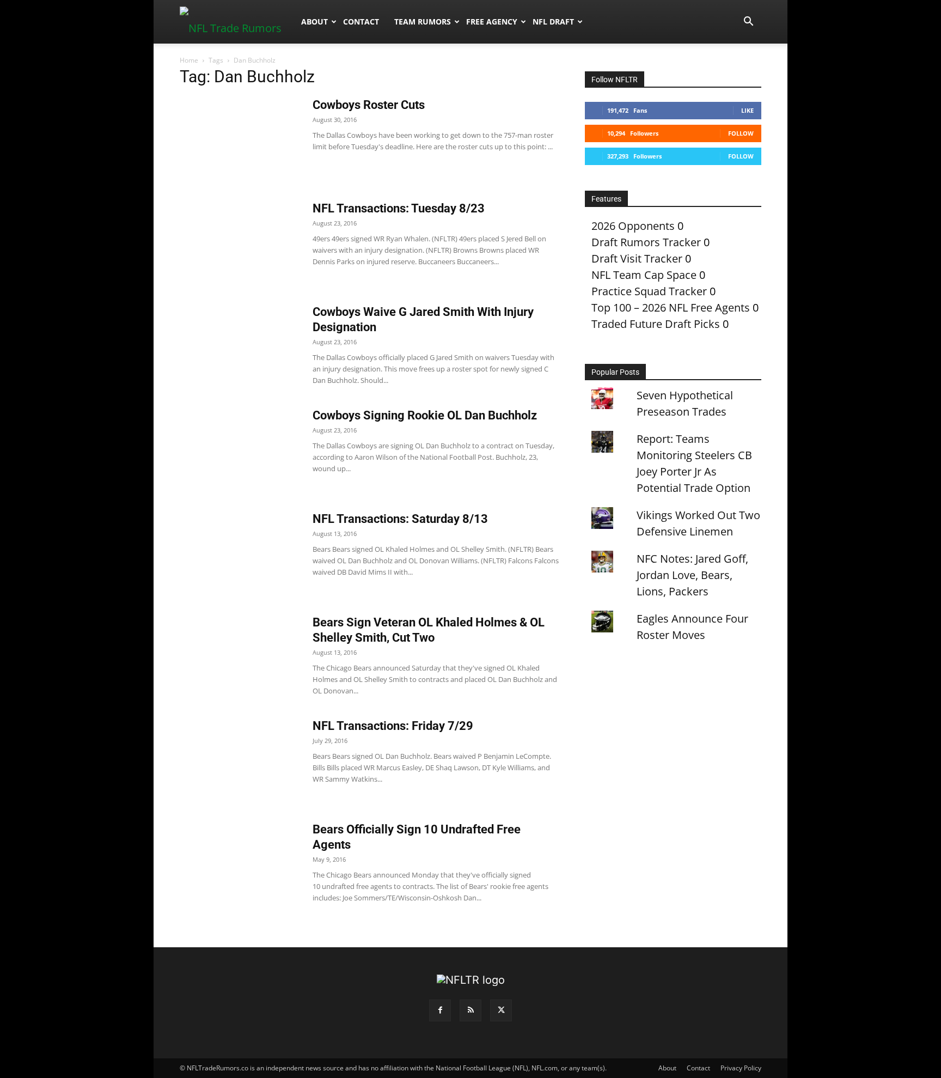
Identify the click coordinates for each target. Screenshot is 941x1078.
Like (747, 110)
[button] (748, 21)
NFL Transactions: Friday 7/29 (393, 726)
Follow (741, 133)
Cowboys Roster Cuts (369, 105)
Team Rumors (422, 21)
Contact (361, 21)
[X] (501, 1010)
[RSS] (470, 1010)
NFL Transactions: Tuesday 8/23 (399, 208)
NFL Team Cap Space (643, 274)
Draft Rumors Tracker (646, 242)
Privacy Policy (740, 1068)
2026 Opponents (633, 225)
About (314, 21)
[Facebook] (440, 1010)
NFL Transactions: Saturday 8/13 (400, 519)
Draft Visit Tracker (636, 258)
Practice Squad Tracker (649, 291)
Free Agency (491, 21)
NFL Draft (553, 21)
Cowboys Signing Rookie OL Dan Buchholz (425, 415)
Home (189, 60)
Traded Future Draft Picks (655, 323)
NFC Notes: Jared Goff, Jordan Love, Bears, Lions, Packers (692, 575)
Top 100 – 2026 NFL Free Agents (670, 307)
